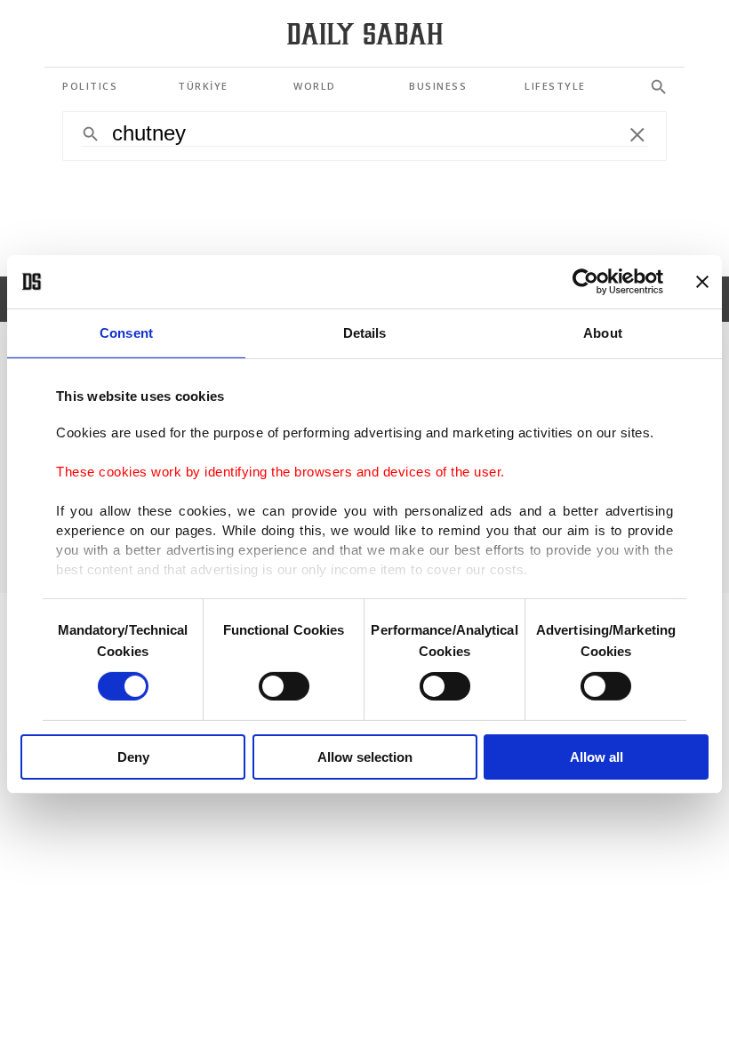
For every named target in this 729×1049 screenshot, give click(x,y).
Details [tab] (365, 332)
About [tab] (602, 332)
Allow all (596, 757)
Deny (133, 757)
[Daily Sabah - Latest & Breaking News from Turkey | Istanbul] (365, 34)
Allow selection (365, 757)
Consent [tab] (126, 332)
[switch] (284, 686)
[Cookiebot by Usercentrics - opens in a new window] (585, 281)
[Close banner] (702, 282)
